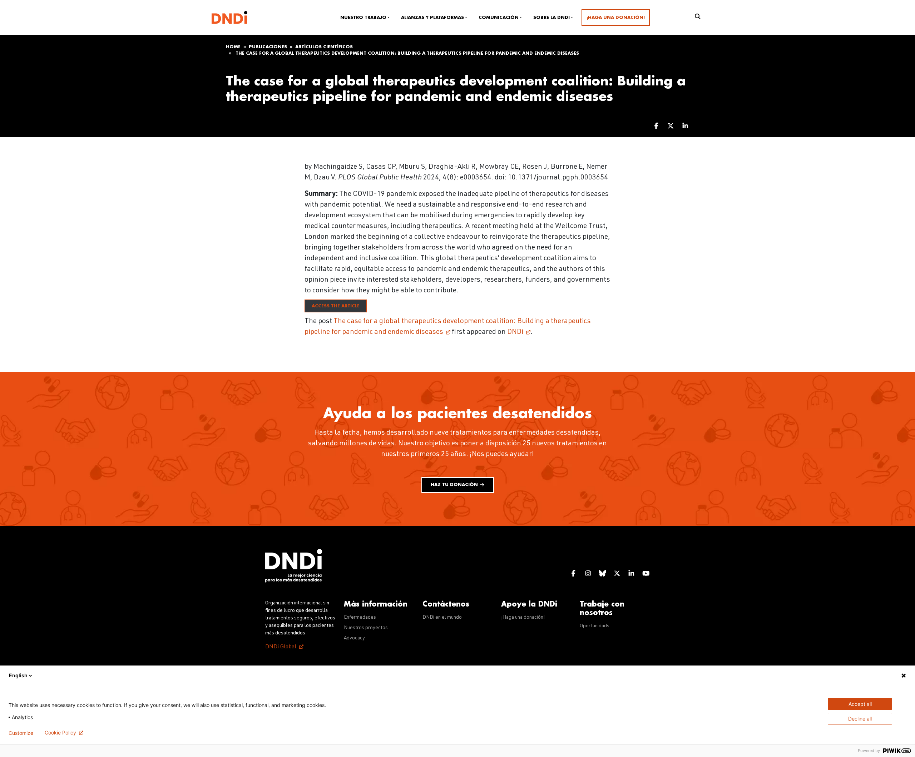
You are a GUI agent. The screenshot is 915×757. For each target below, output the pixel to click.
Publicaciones (268, 47)
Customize (21, 733)
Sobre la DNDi (551, 17)
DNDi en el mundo (442, 617)
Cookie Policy (60, 733)
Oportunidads (594, 626)
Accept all (860, 704)
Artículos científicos (324, 47)
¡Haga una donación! (616, 17)
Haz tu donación (455, 485)
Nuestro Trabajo (363, 17)
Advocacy (354, 638)
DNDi (515, 332)
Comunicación (499, 17)
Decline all (860, 719)
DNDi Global (280, 647)
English (18, 675)
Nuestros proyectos (366, 627)
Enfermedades (360, 617)
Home (233, 47)
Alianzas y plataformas (432, 17)
